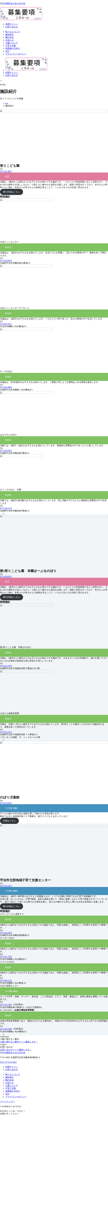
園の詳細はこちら (11, 192)
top (6, 103)
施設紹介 (9, 1077)
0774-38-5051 (6, 450)
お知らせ (9, 1083)
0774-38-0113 (6, 576)
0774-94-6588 (6, 1029)
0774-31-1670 (6, 666)
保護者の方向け (12, 1091)
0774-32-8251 (6, 260)
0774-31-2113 (6, 732)
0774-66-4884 (6, 387)
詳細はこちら (9, 821)
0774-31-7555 (6, 956)
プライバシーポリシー (15, 1096)
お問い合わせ (11, 27)
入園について (11, 1085)
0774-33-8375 (6, 803)
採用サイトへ (11, 24)
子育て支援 (10, 1088)
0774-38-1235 (6, 508)
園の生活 (9, 1080)
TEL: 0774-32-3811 (8, 1062)
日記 (7, 1094)
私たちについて (12, 1074)
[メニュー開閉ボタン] (1, 80)
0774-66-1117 (6, 324)
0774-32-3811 (6, 171)
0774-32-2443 (6, 933)
